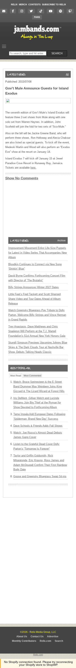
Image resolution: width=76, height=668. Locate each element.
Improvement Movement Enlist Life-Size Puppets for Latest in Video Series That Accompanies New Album (37, 252)
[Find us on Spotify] (61, 11)
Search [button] (56, 53)
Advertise (52, 636)
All (67, 74)
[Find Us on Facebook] (14, 11)
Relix (14, 4)
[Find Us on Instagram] (22, 11)
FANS (37, 17)
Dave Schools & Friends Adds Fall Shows (37, 425)
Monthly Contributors (24, 641)
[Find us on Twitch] (71, 11)
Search (59, 641)
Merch (23, 4)
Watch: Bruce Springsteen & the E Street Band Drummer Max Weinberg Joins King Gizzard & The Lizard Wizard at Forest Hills (38, 386)
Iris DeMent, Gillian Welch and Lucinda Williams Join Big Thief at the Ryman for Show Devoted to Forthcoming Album (37, 403)
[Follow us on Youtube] (51, 11)
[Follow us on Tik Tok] (42, 11)
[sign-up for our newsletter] (4, 11)
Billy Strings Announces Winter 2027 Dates (33, 287)
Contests (34, 4)
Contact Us (37, 636)
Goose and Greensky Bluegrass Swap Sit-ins (39, 476)
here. (33, 167)
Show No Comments (21, 178)
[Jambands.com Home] (38, 40)
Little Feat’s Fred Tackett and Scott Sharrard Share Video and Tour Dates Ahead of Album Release (34, 299)
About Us (21, 636)
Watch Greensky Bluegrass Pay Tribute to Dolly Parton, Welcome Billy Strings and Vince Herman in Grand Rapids (37, 315)
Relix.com (45, 641)
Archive (61, 240)
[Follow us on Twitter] (32, 11)
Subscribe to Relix (54, 4)
